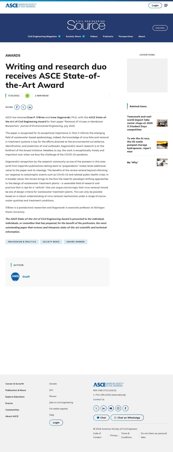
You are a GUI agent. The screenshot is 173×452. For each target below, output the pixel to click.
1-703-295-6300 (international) (109, 394)
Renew (52, 396)
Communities (12, 409)
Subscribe (160, 28)
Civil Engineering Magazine (42, 36)
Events (9, 403)
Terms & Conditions (126, 435)
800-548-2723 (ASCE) (104, 390)
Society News (73, 36)
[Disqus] (86, 329)
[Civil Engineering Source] (86, 25)
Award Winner (75, 242)
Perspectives (126, 36)
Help (51, 414)
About (141, 36)
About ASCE (11, 416)
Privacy (114, 435)
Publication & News (15, 390)
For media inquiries (58, 408)
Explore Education (14, 396)
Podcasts (108, 36)
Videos (94, 36)
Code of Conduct (97, 435)
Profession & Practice (22, 242)
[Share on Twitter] (23, 107)
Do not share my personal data (154, 435)
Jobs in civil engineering (61, 402)
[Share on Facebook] (16, 107)
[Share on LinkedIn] (29, 107)
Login (155, 5)
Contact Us (98, 399)
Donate (53, 383)
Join (51, 390)
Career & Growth (14, 383)
